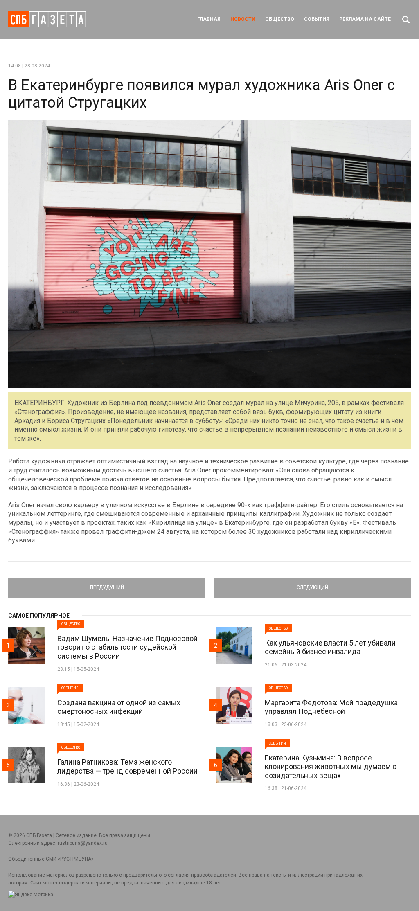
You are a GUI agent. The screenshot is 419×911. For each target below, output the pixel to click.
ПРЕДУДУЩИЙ (107, 584)
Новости (242, 19)
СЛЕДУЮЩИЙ (312, 584)
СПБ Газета (47, 19)
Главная (209, 19)
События (316, 19)
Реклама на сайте (365, 19)
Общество (279, 19)
